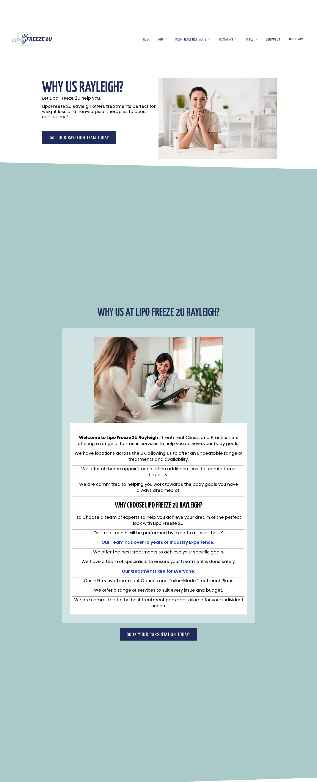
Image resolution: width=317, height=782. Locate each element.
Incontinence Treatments (190, 39)
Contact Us (273, 39)
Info (160, 39)
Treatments (226, 39)
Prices (249, 39)
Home (146, 39)
